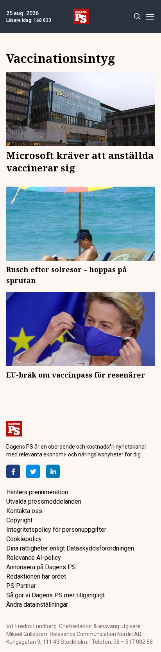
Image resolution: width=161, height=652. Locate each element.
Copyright (19, 520)
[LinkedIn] (53, 471)
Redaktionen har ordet (36, 576)
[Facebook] (13, 471)
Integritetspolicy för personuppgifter (56, 529)
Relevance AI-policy (33, 557)
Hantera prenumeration (37, 492)
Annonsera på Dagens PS (41, 567)
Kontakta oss (24, 511)
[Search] (137, 16)
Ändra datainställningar (37, 604)
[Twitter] (33, 471)
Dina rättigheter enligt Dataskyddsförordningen (70, 548)
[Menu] (150, 16)
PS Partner (21, 586)
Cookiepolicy (24, 539)
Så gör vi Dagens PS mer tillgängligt (55, 595)
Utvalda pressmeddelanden (43, 501)
